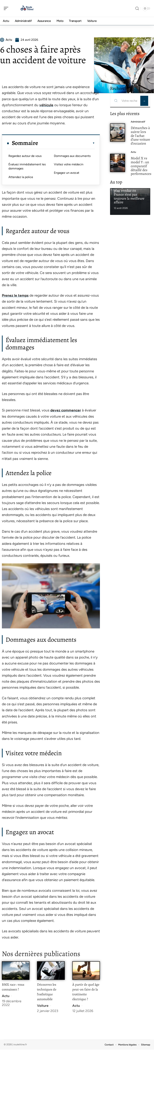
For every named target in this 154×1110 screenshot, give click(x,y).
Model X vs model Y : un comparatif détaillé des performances (141, 166)
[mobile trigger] (7, 8)
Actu (5, 996)
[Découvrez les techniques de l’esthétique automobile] (50, 971)
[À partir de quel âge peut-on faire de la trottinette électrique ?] (86, 971)
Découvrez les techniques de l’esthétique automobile (46, 991)
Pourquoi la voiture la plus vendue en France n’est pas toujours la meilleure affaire (129, 194)
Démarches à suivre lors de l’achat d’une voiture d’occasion (140, 135)
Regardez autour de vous (25, 156)
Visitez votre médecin (68, 164)
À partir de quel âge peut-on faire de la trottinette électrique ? (85, 991)
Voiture (42, 1006)
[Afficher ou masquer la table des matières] (66, 143)
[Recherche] (137, 8)
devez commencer (65, 410)
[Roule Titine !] (27, 8)
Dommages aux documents (72, 156)
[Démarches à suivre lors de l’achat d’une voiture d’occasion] (117, 133)
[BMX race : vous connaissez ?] (15, 971)
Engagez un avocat (66, 172)
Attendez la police (20, 177)
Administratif (138, 121)
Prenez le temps (15, 295)
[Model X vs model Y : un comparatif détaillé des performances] (117, 163)
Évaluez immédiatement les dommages (27, 166)
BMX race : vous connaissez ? (13, 987)
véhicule (46, 105)
